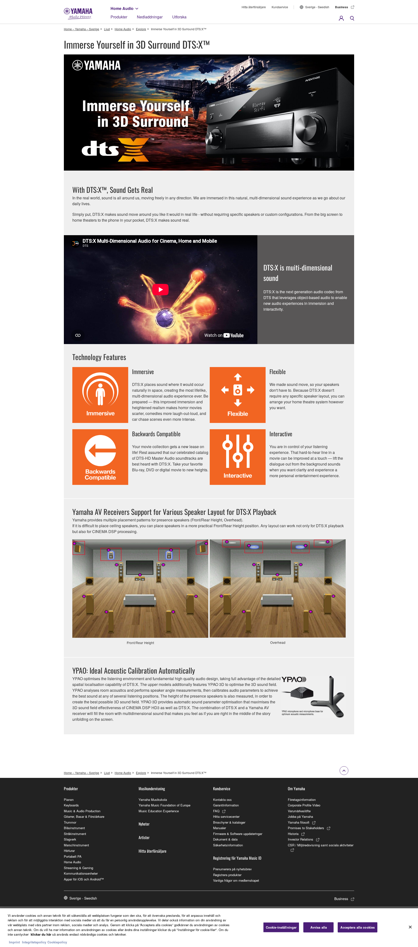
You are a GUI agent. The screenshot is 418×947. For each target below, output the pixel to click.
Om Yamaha (296, 788)
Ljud (107, 29)
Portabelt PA (73, 856)
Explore (141, 29)
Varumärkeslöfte (299, 811)
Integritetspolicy (34, 942)
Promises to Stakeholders (306, 828)
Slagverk (70, 839)
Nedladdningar (150, 17)
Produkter (119, 17)
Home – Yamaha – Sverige (81, 29)
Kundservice (280, 7)
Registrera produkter (227, 874)
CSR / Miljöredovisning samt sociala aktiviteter (320, 845)
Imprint (14, 942)
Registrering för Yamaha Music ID (237, 858)
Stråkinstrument (75, 833)
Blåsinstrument (74, 828)
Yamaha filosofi (298, 822)
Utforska (179, 17)
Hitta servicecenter (226, 816)
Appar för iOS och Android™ (84, 879)
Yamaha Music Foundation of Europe (164, 805)
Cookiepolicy (57, 942)
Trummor (70, 822)
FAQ (216, 811)
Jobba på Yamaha (300, 816)
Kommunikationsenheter (81, 873)
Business (341, 7)
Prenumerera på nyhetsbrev (232, 869)
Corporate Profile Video (304, 805)
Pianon (69, 799)
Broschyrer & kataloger (229, 822)
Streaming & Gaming (78, 867)
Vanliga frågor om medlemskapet (236, 880)
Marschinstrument (76, 845)
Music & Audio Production (82, 811)
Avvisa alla (318, 927)
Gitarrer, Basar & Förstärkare (84, 816)
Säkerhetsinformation (228, 845)
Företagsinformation (302, 799)
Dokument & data (225, 839)
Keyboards (71, 805)
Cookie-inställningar (281, 927)
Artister (144, 837)
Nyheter (144, 824)
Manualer (219, 828)
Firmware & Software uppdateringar (237, 833)
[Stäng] (410, 927)
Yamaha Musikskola (153, 799)
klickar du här (41, 934)
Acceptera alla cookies (357, 927)
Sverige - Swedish (317, 7)
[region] (209, 927)
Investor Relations (300, 839)
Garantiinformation (226, 805)
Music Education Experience (159, 811)
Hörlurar (69, 850)
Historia (293, 833)
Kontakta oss (222, 799)
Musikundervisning (152, 788)
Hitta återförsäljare (254, 7)
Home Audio (122, 8)
